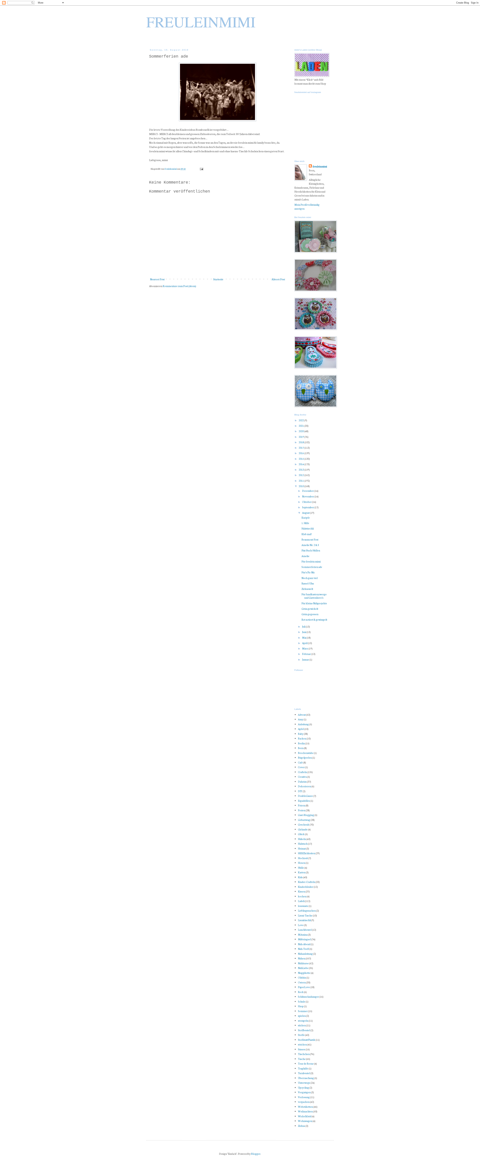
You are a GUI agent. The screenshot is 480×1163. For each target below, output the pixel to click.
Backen (302, 738)
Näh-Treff (303, 949)
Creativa (302, 776)
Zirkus (301, 1126)
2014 (301, 464)
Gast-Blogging (306, 815)
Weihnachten (305, 1111)
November (308, 496)
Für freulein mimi (311, 561)
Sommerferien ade (312, 567)
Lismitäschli (304, 920)
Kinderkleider (305, 887)
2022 (301, 420)
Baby (300, 734)
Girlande (303, 829)
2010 (301, 486)
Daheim (302, 781)
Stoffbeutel (304, 1030)
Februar (306, 654)
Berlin (301, 743)
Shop (301, 1006)
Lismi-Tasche (305, 915)
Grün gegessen (310, 614)
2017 (301, 447)
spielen (302, 1016)
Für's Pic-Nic (308, 572)
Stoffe (301, 1035)
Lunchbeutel (305, 929)
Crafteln (302, 772)
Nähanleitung (305, 953)
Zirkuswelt (307, 589)
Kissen (301, 891)
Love (301, 925)
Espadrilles (304, 800)
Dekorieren (304, 786)
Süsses (301, 1049)
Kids (300, 877)
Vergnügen (304, 1092)
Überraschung (306, 1078)
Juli (304, 626)
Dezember (308, 491)
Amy (300, 719)
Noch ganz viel (310, 578)
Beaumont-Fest (310, 539)
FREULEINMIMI (201, 21)
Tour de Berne (306, 1063)
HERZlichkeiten (306, 853)
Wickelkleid (304, 1116)
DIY (300, 791)
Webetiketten (305, 1106)
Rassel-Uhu (308, 583)
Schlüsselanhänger (308, 996)
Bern (301, 748)
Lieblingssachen (307, 910)
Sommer (303, 1011)
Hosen (301, 863)
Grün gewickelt (310, 608)
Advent (302, 714)
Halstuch (303, 843)
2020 (301, 431)
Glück (301, 834)
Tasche (302, 1059)
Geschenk (303, 824)
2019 (301, 437)
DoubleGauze (305, 796)
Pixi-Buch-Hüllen (311, 550)
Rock (301, 992)
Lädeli (301, 901)
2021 (301, 425)
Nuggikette (304, 973)
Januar (305, 659)
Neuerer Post (157, 279)
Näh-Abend (304, 944)
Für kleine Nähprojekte (314, 603)
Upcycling (303, 1087)
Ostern (302, 982)
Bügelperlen (305, 757)
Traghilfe (303, 1068)
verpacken (304, 1102)
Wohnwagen (305, 1121)
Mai (304, 637)
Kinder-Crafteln (306, 882)
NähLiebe (303, 968)
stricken (302, 1044)
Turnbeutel (304, 1073)
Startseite (218, 279)
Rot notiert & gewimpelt (314, 619)
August (306, 512)
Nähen (301, 958)
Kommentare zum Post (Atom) (179, 286)
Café (300, 762)
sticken (302, 1025)
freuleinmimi (171, 168)
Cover (301, 767)
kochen (302, 896)
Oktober (307, 502)
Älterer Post (278, 279)
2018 (301, 442)
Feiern (301, 805)
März (305, 648)
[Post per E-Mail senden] (201, 168)
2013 (301, 469)
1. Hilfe (305, 523)
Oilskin (302, 977)
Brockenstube (306, 753)
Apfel (301, 729)
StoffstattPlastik (306, 1040)
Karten (301, 872)
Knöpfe (306, 517)
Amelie (305, 556)
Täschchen (304, 1054)
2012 (301, 475)
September (308, 507)
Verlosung (304, 1097)
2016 (301, 453)
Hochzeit (303, 858)
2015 (301, 458)
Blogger (255, 1154)
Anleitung (303, 724)
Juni (304, 632)
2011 (301, 480)
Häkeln (302, 839)
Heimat (302, 848)
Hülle (301, 867)
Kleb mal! (307, 534)
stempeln (303, 1020)
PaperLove (304, 987)
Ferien (301, 810)
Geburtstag (304, 820)
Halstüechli (308, 528)
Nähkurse (303, 963)
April (305, 643)
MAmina (303, 934)
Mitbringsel (304, 939)
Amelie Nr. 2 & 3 (310, 545)
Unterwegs (304, 1082)
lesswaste (303, 906)
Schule (301, 1001)
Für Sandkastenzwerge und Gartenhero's (314, 595)
